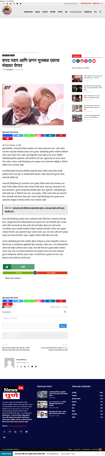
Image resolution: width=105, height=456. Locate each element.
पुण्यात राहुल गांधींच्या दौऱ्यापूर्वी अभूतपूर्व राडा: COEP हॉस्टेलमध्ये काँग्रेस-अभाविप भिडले (93, 87)
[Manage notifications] (100, 449)
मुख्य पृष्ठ (4, 52)
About (70, 449)
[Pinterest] (13, 3)
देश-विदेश (52, 12)
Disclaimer (95, 449)
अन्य (95, 12)
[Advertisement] (52, 33)
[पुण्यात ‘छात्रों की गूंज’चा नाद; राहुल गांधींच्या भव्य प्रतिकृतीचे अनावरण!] (77, 98)
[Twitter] (17, 3)
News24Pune (10, 69)
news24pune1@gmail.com (17, 426)
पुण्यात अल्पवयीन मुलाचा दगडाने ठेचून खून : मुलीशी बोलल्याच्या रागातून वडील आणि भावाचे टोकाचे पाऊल (16, 349)
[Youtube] (20, 3)
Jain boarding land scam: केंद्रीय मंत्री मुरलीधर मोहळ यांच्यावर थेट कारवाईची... (57, 403)
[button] (100, 12)
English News (76, 12)
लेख (66, 12)
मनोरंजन (60, 12)
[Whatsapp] (29, 135)
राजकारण (45, 12)
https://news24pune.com (23, 362)
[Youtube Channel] (94, 61)
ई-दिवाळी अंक (88, 12)
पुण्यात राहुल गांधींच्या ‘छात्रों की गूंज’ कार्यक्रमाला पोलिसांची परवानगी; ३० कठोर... (92, 107)
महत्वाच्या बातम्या (28, 12)
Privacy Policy (86, 449)
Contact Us (77, 449)
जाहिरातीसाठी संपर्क (85, 3)
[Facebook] (3, 3)
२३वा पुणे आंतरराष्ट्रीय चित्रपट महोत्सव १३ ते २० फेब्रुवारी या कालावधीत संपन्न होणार (54, 349)
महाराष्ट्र (37, 12)
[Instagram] (7, 3)
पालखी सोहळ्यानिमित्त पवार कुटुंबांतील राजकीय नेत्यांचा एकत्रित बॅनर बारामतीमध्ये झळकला (58, 393)
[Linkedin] (10, 3)
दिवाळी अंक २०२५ (97, 3)
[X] (78, 61)
